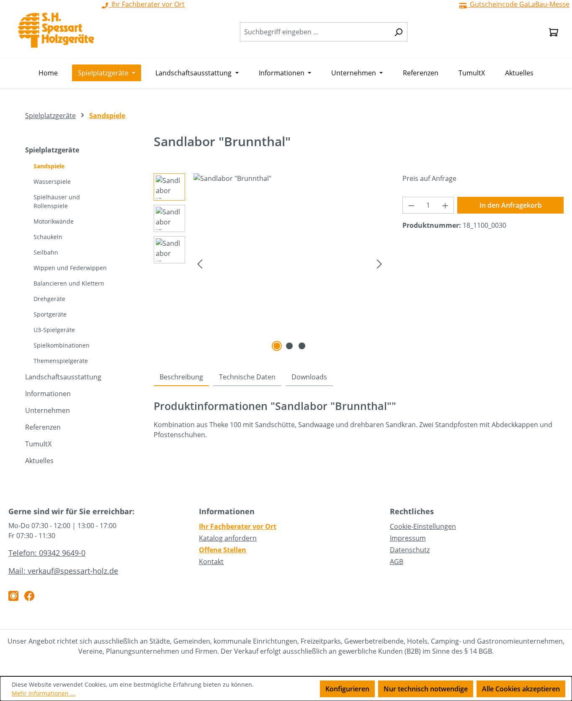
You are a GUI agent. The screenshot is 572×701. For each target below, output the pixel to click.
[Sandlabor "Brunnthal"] (289, 263)
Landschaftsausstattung (63, 376)
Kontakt (211, 561)
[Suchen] (398, 31)
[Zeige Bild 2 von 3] (289, 346)
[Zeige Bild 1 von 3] (276, 346)
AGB (396, 561)
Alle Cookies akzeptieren (521, 688)
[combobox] (315, 31)
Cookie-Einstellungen (423, 526)
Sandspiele (48, 166)
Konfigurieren (347, 688)
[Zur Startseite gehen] (56, 30)
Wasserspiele (52, 182)
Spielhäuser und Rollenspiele (56, 201)
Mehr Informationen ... (43, 693)
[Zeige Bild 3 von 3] (302, 346)
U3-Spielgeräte (54, 330)
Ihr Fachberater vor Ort (237, 526)
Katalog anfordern (228, 538)
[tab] (181, 377)
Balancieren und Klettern (68, 283)
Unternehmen (47, 410)
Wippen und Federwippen (70, 268)
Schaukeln (47, 237)
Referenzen (43, 427)
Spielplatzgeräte (52, 150)
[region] (269, 263)
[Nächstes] (379, 263)
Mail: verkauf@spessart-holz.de (63, 571)
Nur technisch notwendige (426, 688)
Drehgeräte (49, 299)
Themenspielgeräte (60, 361)
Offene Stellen (222, 549)
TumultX (38, 443)
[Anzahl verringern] (411, 205)
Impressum (408, 538)
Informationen (48, 393)
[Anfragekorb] (554, 31)
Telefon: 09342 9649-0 (46, 553)
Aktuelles (39, 460)
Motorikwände (53, 221)
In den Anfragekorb (510, 205)
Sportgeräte (50, 314)
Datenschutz (410, 549)
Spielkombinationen (61, 345)
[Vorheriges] (199, 263)
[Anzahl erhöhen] (445, 205)
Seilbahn (45, 252)
